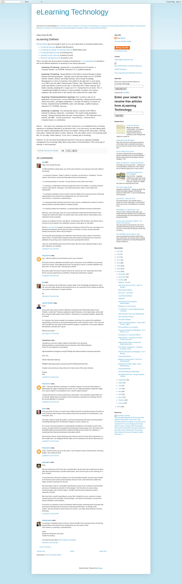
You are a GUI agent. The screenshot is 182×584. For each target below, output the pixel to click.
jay (43, 162)
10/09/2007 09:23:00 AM (50, 441)
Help (142, 417)
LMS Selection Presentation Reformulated (127, 302)
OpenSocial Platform (125, 290)
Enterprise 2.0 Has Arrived (127, 306)
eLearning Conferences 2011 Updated (135, 173)
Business (142, 428)
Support (135, 432)
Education (118, 430)
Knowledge (139, 430)
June (120, 388)
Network (121, 432)
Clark (44, 409)
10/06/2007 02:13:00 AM (50, 249)
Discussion (128, 432)
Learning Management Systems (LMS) (75, 28)
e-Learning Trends (65, 26)
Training (117, 422)
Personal (118, 428)
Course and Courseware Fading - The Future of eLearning (129, 222)
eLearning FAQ (52, 227)
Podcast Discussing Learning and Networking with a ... (129, 343)
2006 (119, 407)
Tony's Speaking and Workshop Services (128, 73)
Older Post (102, 551)
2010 (119, 263)
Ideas (123, 430)
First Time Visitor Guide (124, 187)
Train (139, 420)
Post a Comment (45, 547)
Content (117, 424)
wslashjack (46, 462)
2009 (119, 266)
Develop (137, 417)
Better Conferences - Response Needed (129, 163)
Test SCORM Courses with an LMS (128, 234)
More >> (121, 434)
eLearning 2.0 (76, 26)
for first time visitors (121, 51)
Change (127, 426)
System (140, 432)
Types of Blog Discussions (125, 151)
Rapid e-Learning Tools (137, 26)
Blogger (100, 568)
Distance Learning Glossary (50, 58)
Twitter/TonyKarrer (121, 69)
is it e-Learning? (86, 61)
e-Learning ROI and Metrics (97, 28)
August (121, 383)
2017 (119, 251)
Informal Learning (100, 26)
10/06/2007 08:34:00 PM (50, 296)
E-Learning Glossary (48, 47)
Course (126, 424)
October (121, 280)
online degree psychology (67, 540)
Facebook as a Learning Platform (129, 335)
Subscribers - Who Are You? (125, 198)
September (122, 380)
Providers (121, 426)
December (122, 274)
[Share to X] (71, 150)
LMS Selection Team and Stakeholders (131, 314)
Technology (129, 422)
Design (122, 422)
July (120, 385)
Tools (135, 420)
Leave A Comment (133, 125)
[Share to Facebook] (73, 150)
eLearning (137, 422)
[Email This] (66, 150)
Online (141, 424)
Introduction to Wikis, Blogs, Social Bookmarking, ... (129, 365)
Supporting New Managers (125, 140)
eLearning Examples (125, 296)
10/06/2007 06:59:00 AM (50, 276)
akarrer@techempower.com (124, 60)
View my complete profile (123, 41)
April (120, 394)
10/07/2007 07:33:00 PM (50, 333)
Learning (118, 417)
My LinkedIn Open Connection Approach (128, 66)
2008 (119, 269)
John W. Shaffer (47, 303)
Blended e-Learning (43, 28)
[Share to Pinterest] (76, 150)
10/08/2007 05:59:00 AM (50, 377)
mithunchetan (47, 520)
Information (124, 420)
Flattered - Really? (124, 282)
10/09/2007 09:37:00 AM (50, 456)
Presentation (138, 426)
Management (133, 424)
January (121, 403)
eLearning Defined (124, 356)
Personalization (126, 428)
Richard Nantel (42, 44)
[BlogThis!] (69, 150)
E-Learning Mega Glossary (50, 52)
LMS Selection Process (126, 317)
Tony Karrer (47, 150)
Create (130, 420)
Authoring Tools (124, 26)
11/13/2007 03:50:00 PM (50, 514)
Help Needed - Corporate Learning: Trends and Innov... (130, 338)
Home (72, 551)
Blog (122, 417)
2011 (119, 260)
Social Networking (124, 369)
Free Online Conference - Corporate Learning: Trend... (130, 348)
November (122, 277)
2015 (119, 254)
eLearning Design (112, 26)
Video (116, 432)
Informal (117, 420)
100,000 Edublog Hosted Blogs (128, 371)
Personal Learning (87, 26)
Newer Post (41, 551)
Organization (130, 430)
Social (143, 422)
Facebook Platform (124, 319)
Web (116, 426)
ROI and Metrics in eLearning (128, 327)
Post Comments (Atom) (53, 555)
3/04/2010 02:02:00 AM (50, 543)
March (120, 397)
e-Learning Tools (56, 28)
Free (116, 434)
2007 (119, 271)
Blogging (127, 417)
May (120, 391)
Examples (135, 428)
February (121, 400)
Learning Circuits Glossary (50, 55)
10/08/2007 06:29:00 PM (50, 402)
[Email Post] (62, 150)
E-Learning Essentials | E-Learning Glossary (56, 50)
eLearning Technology (72, 12)
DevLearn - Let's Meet (125, 293)
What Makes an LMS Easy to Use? (128, 210)
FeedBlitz (126, 92)
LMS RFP (121, 299)
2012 (119, 257)
